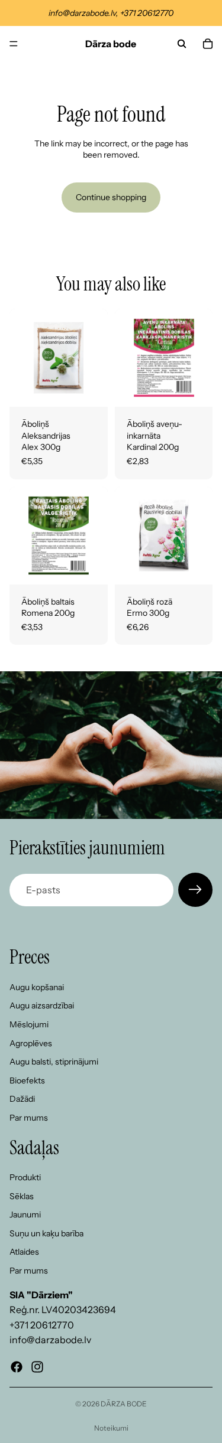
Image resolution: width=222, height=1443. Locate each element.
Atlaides (24, 1252)
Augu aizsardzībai (41, 1006)
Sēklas (21, 1196)
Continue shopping (111, 197)
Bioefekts (27, 1080)
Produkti (25, 1177)
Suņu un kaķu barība (46, 1233)
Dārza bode (124, 1403)
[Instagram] (37, 1367)
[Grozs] (208, 44)
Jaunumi (25, 1215)
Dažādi (22, 1099)
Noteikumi (111, 1428)
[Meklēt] (182, 44)
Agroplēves (30, 1043)
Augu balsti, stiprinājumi (53, 1061)
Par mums (28, 1117)
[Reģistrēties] (195, 890)
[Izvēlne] (13, 43)
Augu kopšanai (36, 987)
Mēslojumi (29, 1024)
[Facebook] (16, 1367)
